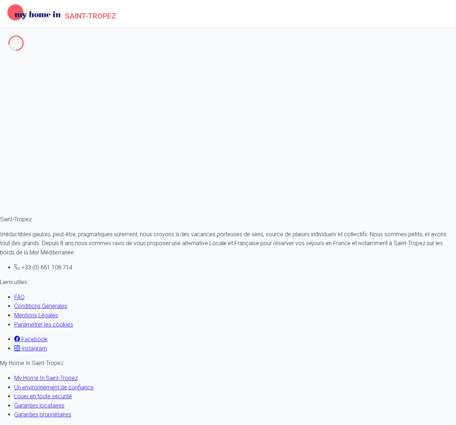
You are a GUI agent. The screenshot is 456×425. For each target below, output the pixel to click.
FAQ (19, 297)
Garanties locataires (39, 405)
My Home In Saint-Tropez (46, 378)
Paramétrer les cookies (43, 324)
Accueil (23, 65)
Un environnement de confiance (54, 387)
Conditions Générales (40, 306)
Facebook (33, 339)
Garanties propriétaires (42, 414)
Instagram (33, 348)
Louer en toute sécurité (43, 396)
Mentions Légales (36, 315)
